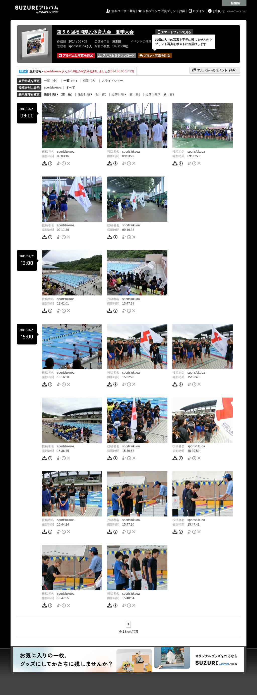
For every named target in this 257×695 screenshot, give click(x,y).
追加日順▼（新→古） (161, 94)
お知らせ (219, 11)
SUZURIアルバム (37, 9)
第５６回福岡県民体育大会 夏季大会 (95, 31)
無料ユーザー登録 (123, 11)
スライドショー (112, 80)
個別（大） (90, 80)
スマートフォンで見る (174, 32)
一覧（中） (71, 80)
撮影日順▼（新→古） (93, 94)
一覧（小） (51, 80)
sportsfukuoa (52, 87)
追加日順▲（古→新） (127, 94)
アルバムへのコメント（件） (215, 70)
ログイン (199, 11)
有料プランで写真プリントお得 (164, 11)
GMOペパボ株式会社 (237, 11)
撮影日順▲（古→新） (59, 94)
